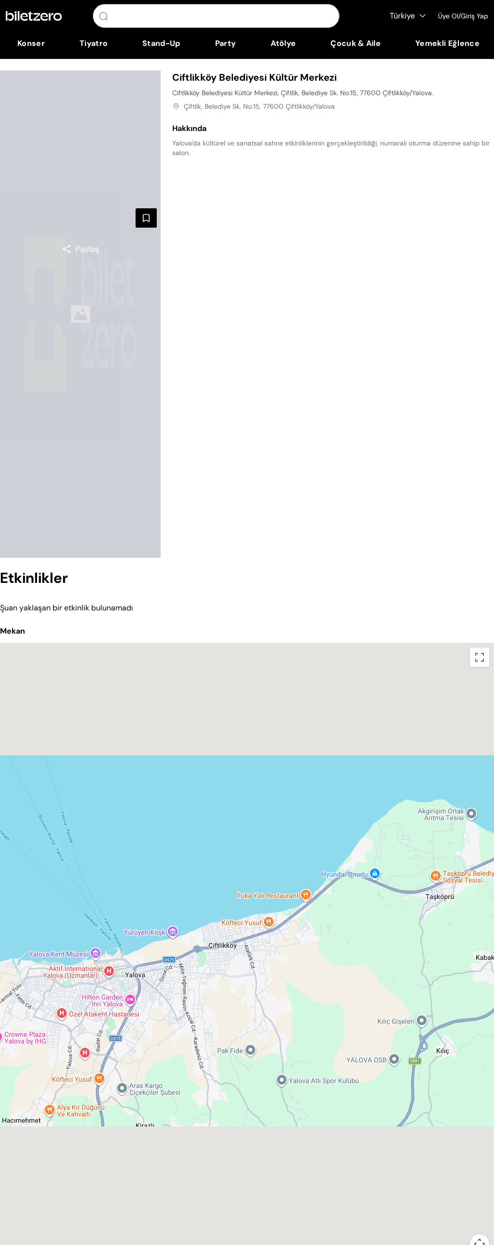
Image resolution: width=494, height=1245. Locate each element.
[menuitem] (31, 43)
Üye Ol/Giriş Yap (463, 16)
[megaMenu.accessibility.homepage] (34, 16)
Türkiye (402, 16)
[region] (80, 249)
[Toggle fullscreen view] (479, 657)
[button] (247, 942)
